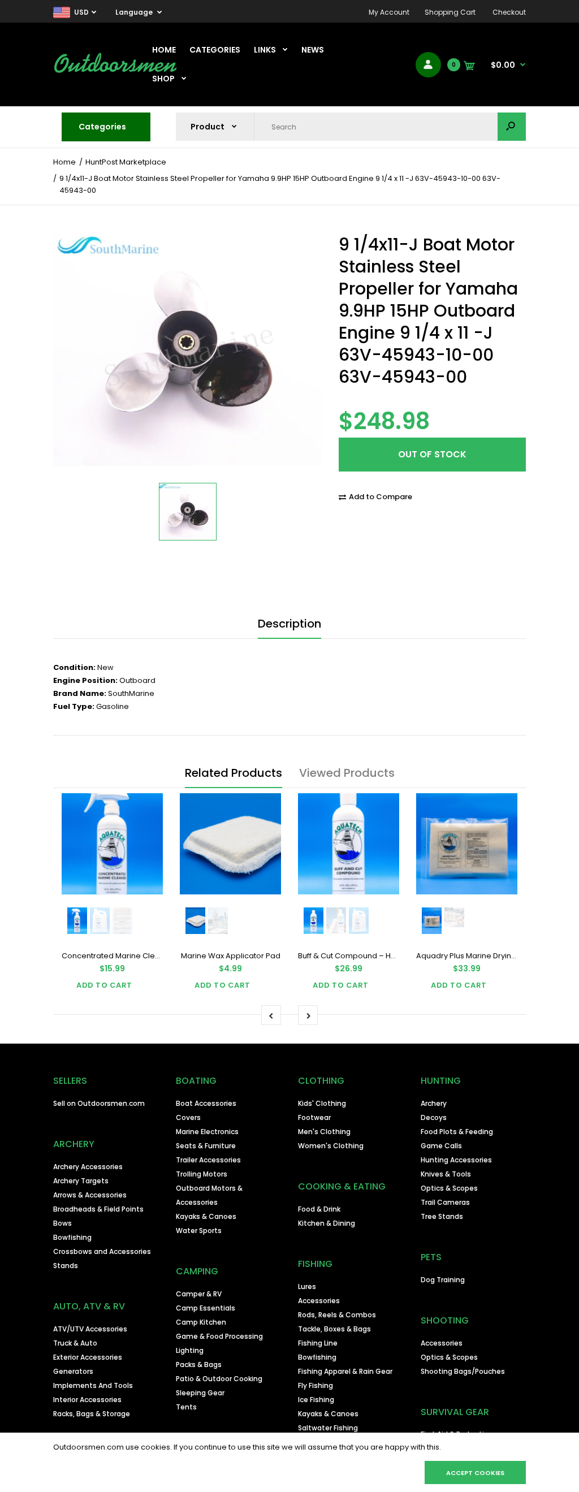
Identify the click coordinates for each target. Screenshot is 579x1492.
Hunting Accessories (456, 1160)
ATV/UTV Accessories (90, 1329)
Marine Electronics (207, 1131)
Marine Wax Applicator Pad (230, 955)
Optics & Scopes (449, 1188)
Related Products (233, 773)
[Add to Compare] (147, 809)
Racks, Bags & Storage (91, 1414)
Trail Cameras (445, 1202)
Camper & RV (199, 1294)
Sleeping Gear (200, 1393)
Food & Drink (319, 1209)
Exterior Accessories (87, 1357)
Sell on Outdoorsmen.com (99, 1103)
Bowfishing (72, 1237)
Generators (73, 1371)
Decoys (434, 1117)
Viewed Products (347, 773)
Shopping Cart (450, 12)
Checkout (509, 12)
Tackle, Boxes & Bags (334, 1329)
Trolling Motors (201, 1174)
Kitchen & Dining (326, 1223)
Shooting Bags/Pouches (463, 1371)
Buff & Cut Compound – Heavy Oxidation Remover (389, 955)
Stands (65, 1265)
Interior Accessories (87, 1399)
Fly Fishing (315, 1385)
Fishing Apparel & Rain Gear (345, 1371)
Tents (186, 1407)
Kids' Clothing (322, 1103)
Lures (307, 1286)
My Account (389, 12)
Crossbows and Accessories (102, 1251)
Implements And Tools (93, 1385)
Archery (434, 1103)
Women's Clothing (331, 1146)
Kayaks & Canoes (206, 1216)
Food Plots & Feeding (457, 1131)
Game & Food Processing (219, 1336)
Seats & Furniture (206, 1146)
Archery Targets (81, 1181)
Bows (62, 1223)
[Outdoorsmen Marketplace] (115, 71)
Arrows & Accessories (90, 1195)
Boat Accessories (206, 1103)
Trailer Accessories (208, 1160)
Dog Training (443, 1280)
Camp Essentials (205, 1308)
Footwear (314, 1117)
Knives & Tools (446, 1174)
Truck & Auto (75, 1343)
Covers (188, 1117)
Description (289, 624)
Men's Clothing (324, 1131)
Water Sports (199, 1230)
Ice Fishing (316, 1399)
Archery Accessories (88, 1166)
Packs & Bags (199, 1364)
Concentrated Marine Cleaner (117, 955)
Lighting (190, 1350)
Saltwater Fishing (328, 1428)
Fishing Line (318, 1343)
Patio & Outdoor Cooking (219, 1378)
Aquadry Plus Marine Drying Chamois (483, 955)
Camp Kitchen (201, 1322)
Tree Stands (442, 1216)
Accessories (319, 1300)
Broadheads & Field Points (98, 1209)
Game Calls (441, 1146)
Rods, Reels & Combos (337, 1315)
